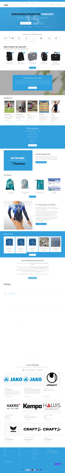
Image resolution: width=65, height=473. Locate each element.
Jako (5, 299)
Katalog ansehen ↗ (8, 396)
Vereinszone (5, 455)
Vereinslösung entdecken (26, 23)
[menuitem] (11, 3)
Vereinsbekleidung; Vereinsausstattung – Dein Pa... (51, 340)
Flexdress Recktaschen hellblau (25, 192)
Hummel (29, 324)
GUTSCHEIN (54, 192)
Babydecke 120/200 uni (21, 248)
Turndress (52, 123)
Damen (5, 452)
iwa (16, 329)
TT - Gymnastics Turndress (41, 223)
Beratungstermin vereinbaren (38, 23)
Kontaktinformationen (43, 471)
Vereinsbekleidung (35, 454)
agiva (29, 314)
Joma (40, 314)
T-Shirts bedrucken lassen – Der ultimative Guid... (12, 340)
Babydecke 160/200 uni (32, 248)
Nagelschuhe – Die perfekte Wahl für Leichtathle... (32, 340)
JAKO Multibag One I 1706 (21, 62)
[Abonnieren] (19, 464)
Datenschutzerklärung (32, 471)
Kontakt (19, 455)
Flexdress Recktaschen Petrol (11, 192)
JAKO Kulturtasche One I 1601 (32, 62)
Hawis (40, 299)
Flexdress (19, 471)
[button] (57, 4)
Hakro (17, 299)
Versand (19, 457)
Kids (28, 120)
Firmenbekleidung (19, 120)
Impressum (19, 452)
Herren (5, 451)
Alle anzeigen (32, 67)
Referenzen (34, 457)
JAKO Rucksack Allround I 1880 (9, 62)
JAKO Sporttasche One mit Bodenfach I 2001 (55, 63)
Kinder (5, 454)
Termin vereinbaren (32, 87)
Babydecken (41, 121)
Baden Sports (18, 314)
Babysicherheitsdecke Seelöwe (56, 248)
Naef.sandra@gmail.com (53, 451)
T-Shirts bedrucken (32, 277)
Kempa (29, 299)
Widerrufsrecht (27, 471)
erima (6, 314)
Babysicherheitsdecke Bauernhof (44, 248)
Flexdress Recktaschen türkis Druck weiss (39, 192)
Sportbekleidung (7, 120)
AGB (18, 451)
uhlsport (52, 299)
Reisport (52, 314)
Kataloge (34, 455)
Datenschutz (20, 454)
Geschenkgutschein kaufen (41, 162)
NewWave (6, 329)
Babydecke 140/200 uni (9, 248)
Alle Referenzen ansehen (32, 41)
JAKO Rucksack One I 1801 (44, 62)
